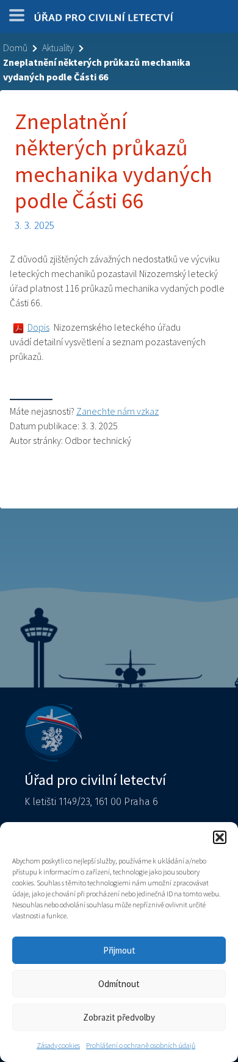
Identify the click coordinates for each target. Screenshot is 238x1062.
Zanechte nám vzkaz (117, 411)
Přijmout (119, 950)
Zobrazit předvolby (119, 1017)
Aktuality (58, 47)
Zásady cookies (58, 1045)
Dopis (38, 327)
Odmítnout (119, 984)
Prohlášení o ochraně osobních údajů (140, 1045)
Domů (15, 47)
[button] (220, 837)
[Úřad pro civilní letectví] (104, 19)
